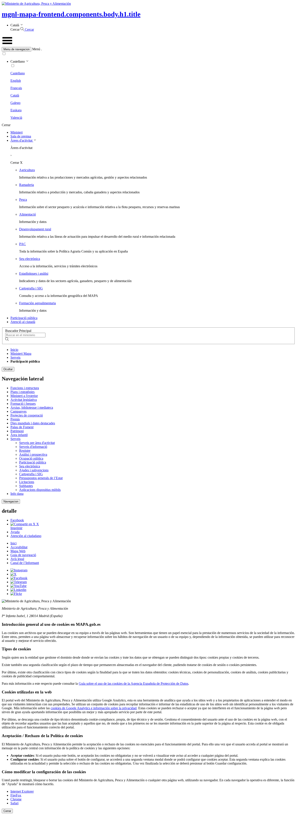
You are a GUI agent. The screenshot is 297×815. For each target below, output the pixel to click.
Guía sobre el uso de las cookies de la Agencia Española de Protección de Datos (133, 683)
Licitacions (26, 482)
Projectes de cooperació (26, 415)
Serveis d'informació (33, 447)
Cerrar (7, 811)
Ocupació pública (31, 458)
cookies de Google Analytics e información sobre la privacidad (94, 708)
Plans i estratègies (22, 392)
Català (14, 95)
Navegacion (10, 501)
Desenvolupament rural (35, 229)
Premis (15, 419)
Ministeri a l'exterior (24, 396)
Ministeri (16, 132)
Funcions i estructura (24, 388)
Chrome (16, 799)
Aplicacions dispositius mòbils (40, 490)
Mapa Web (17, 551)
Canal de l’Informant (24, 563)
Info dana (16, 493)
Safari (14, 803)
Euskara (16, 110)
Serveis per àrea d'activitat (37, 443)
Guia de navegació (23, 555)
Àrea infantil (19, 435)
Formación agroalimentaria (37, 303)
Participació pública (23, 318)
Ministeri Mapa (20, 353)
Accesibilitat (18, 547)
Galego (15, 103)
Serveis (15, 357)
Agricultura (27, 170)
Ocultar (8, 369)
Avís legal (17, 559)
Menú (36, 49)
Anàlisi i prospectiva (33, 454)
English (15, 80)
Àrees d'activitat (21, 140)
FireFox (15, 795)
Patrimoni (17, 431)
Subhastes (26, 486)
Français (16, 88)
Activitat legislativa (23, 400)
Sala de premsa (20, 136)
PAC (22, 244)
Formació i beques (23, 403)
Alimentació (27, 214)
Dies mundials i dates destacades (32, 423)
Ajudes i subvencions (33, 470)
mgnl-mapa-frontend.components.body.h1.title (71, 14)
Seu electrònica (29, 259)
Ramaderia (26, 185)
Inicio (14, 349)
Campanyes (18, 411)
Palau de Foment (21, 427)
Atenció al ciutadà (22, 322)
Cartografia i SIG (31, 288)
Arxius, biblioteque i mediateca (31, 407)
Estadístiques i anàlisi (33, 273)
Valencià (16, 117)
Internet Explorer (22, 791)
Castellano (17, 73)
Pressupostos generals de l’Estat (41, 478)
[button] (148, 49)
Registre (24, 450)
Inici (13, 543)
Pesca (23, 199)
